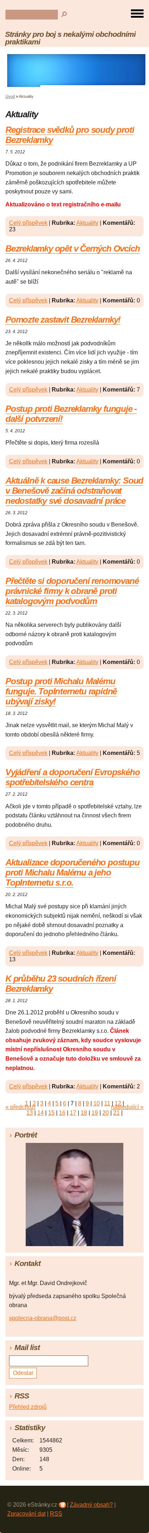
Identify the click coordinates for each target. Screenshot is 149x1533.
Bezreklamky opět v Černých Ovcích (72, 248)
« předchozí (20, 1107)
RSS (56, 1514)
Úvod (10, 96)
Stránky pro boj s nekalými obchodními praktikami (70, 38)
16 (62, 1113)
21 (116, 1113)
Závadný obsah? (91, 1505)
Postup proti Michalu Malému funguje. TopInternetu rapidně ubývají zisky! (61, 691)
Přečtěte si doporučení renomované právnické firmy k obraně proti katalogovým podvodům (72, 591)
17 (73, 1113)
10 (96, 1103)
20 (105, 1113)
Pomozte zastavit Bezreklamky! (62, 319)
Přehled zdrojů (28, 1407)
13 (29, 1113)
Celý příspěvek (28, 223)
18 (84, 1113)
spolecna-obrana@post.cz (42, 1318)
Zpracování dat (26, 1514)
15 (51, 1113)
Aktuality (87, 223)
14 (40, 1113)
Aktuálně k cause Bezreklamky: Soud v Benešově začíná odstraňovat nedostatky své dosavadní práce (74, 491)
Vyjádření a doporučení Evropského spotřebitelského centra (72, 777)
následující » (127, 1107)
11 (107, 1103)
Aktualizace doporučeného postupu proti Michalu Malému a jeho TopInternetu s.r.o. (72, 872)
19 (94, 1113)
